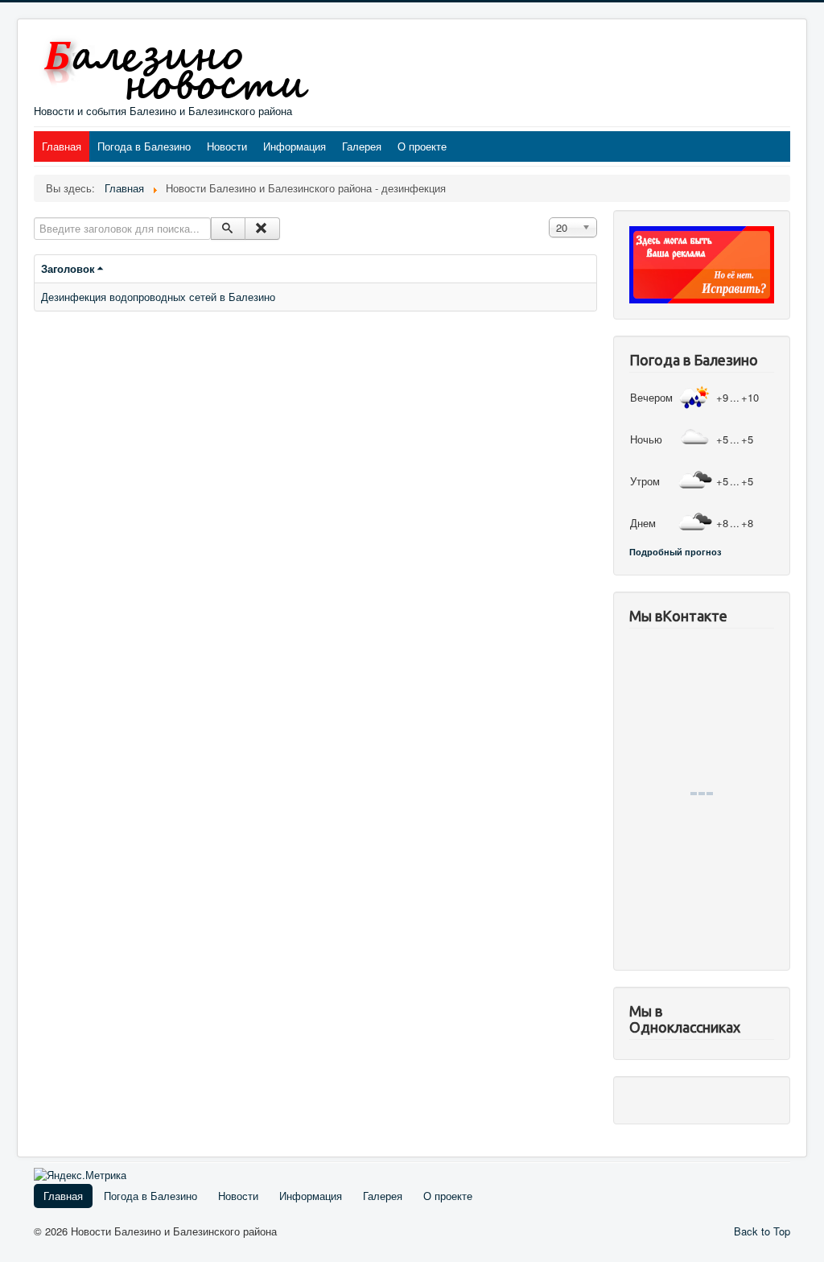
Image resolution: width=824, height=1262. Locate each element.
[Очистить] (262, 228)
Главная (61, 146)
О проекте (422, 146)
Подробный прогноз (675, 552)
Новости (227, 146)
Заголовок (68, 268)
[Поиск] (228, 228)
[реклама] (701, 262)
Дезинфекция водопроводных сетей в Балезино (158, 296)
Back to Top (762, 1231)
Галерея (361, 146)
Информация (294, 146)
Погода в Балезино (144, 146)
